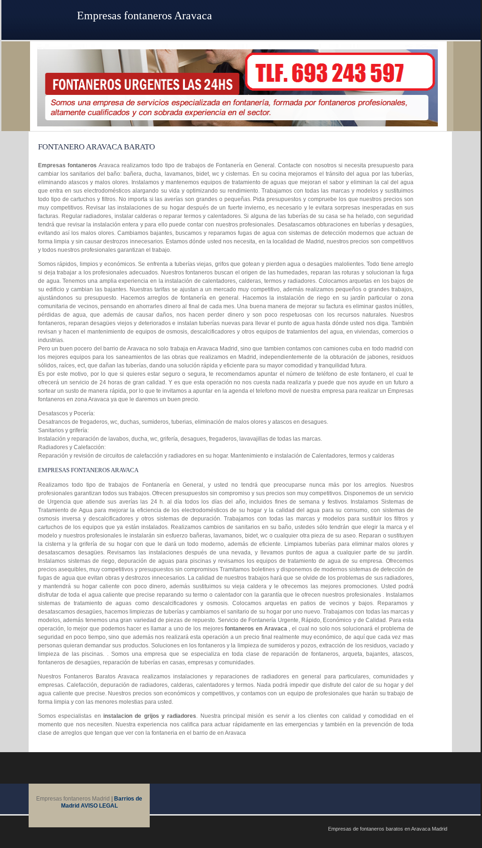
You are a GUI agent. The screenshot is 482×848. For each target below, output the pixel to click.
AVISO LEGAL (99, 805)
